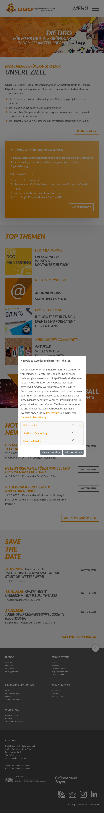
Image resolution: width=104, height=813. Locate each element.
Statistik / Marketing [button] (35, 433)
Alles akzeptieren (73, 452)
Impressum (52, 412)
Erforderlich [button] (30, 425)
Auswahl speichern (51, 452)
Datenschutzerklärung (33, 417)
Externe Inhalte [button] (32, 441)
